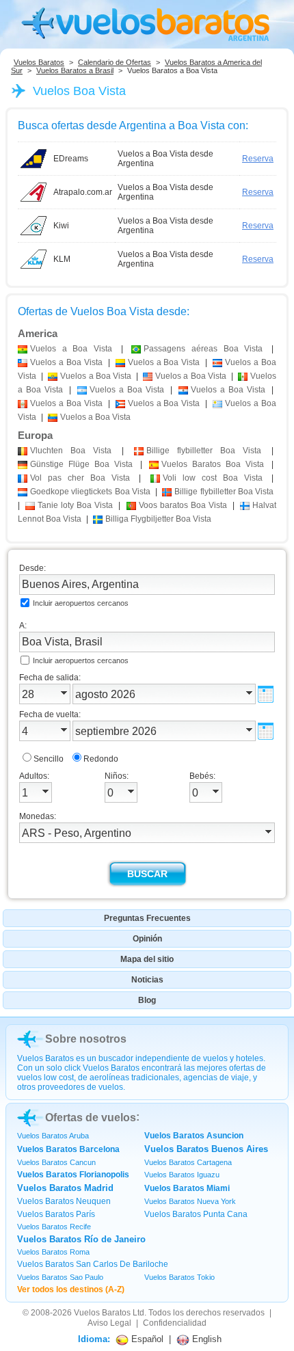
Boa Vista (70, 450)
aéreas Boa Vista (203, 348)
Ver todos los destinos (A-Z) (70, 1289)
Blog (147, 1000)
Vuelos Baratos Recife (54, 1226)
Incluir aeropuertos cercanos (81, 603)
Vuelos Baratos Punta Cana (196, 1214)
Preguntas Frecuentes (147, 918)
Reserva (257, 158)
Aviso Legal (109, 1323)
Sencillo (49, 759)
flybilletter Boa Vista (203, 450)
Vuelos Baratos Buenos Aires (206, 1149)
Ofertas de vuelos (90, 1117)
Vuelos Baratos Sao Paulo (60, 1277)
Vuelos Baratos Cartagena (188, 1162)
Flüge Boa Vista (81, 464)
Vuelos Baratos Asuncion (193, 1135)
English (205, 1339)
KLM (61, 259)
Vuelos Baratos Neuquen (64, 1201)
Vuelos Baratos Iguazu (181, 1175)
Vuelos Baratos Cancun (56, 1162)
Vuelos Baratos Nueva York (190, 1201)
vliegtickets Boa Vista (90, 491)
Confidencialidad (174, 1323)
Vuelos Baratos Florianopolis (73, 1174)
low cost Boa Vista (213, 478)
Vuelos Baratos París (56, 1214)
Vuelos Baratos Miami (187, 1188)
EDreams (70, 158)
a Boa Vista (71, 348)
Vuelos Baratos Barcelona (68, 1149)
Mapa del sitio (147, 959)
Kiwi (61, 225)
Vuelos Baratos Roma (53, 1252)
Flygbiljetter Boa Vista (158, 519)
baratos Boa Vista (183, 505)
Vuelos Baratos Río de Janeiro (81, 1239)
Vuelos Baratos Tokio (179, 1277)
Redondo (100, 759)
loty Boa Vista (75, 505)
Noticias (147, 980)
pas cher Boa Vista (80, 478)
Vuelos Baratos (39, 62)
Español (146, 1339)
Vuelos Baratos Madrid (65, 1188)
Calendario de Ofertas (114, 62)
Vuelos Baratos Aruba (53, 1136)
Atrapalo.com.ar (82, 192)
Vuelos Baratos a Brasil (74, 70)
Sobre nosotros (85, 1039)
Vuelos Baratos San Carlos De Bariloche (92, 1264)
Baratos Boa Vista (212, 464)
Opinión (147, 939)
